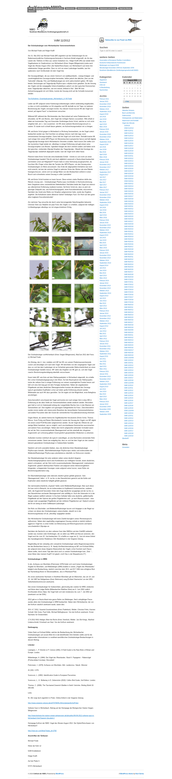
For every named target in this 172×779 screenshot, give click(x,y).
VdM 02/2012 (128, 158)
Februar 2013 (104, 311)
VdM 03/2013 (128, 186)
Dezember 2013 (105, 286)
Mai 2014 (103, 273)
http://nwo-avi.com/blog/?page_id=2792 (42, 731)
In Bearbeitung (105, 87)
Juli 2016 (103, 207)
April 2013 (103, 306)
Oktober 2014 (104, 260)
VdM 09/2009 (128, 330)
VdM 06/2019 (128, 277)
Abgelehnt (103, 80)
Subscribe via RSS (118, 40)
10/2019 (127, 125)
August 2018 (104, 144)
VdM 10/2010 (128, 360)
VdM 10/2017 (128, 378)
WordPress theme (126, 774)
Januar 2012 (104, 344)
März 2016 (103, 217)
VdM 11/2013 (128, 393)
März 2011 (103, 369)
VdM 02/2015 (128, 166)
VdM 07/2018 (128, 300)
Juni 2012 (103, 331)
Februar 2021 (104, 99)
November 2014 (105, 258)
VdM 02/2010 (128, 153)
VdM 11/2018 (128, 405)
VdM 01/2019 (128, 151)
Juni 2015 (103, 240)
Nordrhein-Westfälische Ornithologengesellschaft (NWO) (119, 70)
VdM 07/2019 (128, 302)
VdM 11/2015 (128, 398)
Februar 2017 (104, 190)
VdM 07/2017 (128, 297)
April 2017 (103, 185)
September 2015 (105, 232)
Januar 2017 (104, 192)
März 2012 (103, 339)
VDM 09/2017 (129, 350)
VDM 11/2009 (128, 383)
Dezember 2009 (105, 407)
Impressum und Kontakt (108, 8)
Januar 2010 (104, 404)
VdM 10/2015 (128, 373)
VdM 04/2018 (128, 224)
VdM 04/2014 (128, 214)
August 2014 (104, 265)
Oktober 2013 (104, 291)
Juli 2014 (103, 268)
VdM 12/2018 (128, 433)
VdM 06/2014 (128, 264)
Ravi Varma (139, 774)
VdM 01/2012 (128, 133)
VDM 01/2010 (129, 128)
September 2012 (105, 323)
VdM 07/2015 (128, 292)
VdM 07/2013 (128, 287)
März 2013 (103, 308)
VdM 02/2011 (128, 156)
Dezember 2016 (105, 195)
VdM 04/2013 (128, 211)
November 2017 (105, 167)
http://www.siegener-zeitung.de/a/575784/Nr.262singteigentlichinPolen (53, 703)
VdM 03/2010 (128, 178)
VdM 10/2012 (128, 365)
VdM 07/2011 (128, 282)
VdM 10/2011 (128, 363)
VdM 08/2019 (128, 327)
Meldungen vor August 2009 (109, 65)
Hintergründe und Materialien (87, 8)
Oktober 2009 (104, 412)
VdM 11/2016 (128, 400)
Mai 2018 (103, 152)
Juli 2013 (103, 298)
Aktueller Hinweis (41, 8)
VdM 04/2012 (128, 209)
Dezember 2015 (105, 225)
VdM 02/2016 (128, 168)
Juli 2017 (103, 177)
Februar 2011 (104, 371)
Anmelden (125, 447)
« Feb (127, 101)
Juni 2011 (103, 361)
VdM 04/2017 (128, 221)
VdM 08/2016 (128, 320)
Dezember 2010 (105, 376)
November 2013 (105, 288)
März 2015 (103, 248)
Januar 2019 (104, 132)
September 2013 (105, 293)
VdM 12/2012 (128, 418)
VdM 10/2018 (128, 380)
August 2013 (104, 296)
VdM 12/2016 (128, 428)
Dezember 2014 (105, 255)
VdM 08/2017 (128, 322)
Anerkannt (103, 82)
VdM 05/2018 (128, 249)
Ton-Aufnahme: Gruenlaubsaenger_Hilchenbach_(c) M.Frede (50, 99)
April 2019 (103, 124)
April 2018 (103, 154)
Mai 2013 (103, 303)
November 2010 (105, 379)
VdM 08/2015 (128, 317)
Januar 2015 (104, 253)
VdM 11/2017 (128, 403)
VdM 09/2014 (128, 342)
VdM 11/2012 (128, 390)
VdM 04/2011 (128, 206)
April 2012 (103, 336)
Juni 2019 (103, 119)
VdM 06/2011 (128, 257)
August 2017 (104, 175)
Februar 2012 (104, 341)
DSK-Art (102, 85)
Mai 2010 (103, 394)
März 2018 (103, 157)
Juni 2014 (103, 270)
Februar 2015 (104, 250)
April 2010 (103, 396)
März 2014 (103, 278)
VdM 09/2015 (128, 345)
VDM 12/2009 (129, 410)
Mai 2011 (103, 364)
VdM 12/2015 (128, 426)
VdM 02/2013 (128, 161)
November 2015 (105, 228)
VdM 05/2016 (128, 244)
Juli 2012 (103, 328)
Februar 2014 (104, 280)
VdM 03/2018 (128, 199)
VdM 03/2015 (128, 191)
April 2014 (103, 275)
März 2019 (103, 127)
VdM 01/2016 (128, 143)
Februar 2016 (104, 220)
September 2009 (105, 414)
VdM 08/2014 (128, 315)
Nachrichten (104, 90)
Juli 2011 (103, 359)
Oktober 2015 (104, 230)
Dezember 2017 (105, 164)
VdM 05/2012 (128, 234)
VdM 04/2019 (128, 226)
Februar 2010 (104, 402)
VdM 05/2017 (128, 247)
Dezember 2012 (105, 316)
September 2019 (105, 111)
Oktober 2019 (104, 109)
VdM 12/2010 (128, 413)
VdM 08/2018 (128, 325)
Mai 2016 (103, 212)
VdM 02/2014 (128, 163)
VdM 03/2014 (128, 189)
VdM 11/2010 (128, 385)
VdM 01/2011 (128, 131)
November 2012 (105, 318)
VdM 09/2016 (128, 347)
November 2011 (105, 349)
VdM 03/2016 (128, 194)
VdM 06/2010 (128, 254)
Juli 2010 (103, 389)
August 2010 (104, 386)
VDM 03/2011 (128, 181)
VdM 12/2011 (128, 416)
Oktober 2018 (104, 139)
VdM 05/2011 (128, 231)
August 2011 (104, 356)
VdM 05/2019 (128, 252)
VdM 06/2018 (128, 274)
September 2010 (105, 384)
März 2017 (103, 187)
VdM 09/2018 (128, 353)
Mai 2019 (103, 122)
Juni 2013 (103, 301)
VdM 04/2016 (128, 219)
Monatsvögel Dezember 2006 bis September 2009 (117, 68)
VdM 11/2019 (128, 408)
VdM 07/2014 (128, 289)
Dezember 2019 (105, 104)
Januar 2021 (104, 101)
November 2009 (105, 409)
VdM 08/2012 (128, 310)
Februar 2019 (104, 129)
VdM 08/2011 (128, 307)
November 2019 (105, 106)
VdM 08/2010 (128, 305)
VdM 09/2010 (128, 332)
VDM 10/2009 (129, 358)
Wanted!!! (32, 11)
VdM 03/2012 (128, 184)
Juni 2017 (103, 180)
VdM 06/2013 (128, 262)
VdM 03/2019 (128, 201)
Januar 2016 (104, 223)
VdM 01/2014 (128, 138)
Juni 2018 (103, 149)
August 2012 (104, 326)
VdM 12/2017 (128, 431)
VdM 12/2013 (128, 421)
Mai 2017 (103, 182)
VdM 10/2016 (128, 375)
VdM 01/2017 (128, 146)
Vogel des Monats (125, 8)
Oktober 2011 (104, 351)
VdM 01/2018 (128, 148)
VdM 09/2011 (128, 335)
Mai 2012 (103, 333)
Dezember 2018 (105, 134)
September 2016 (105, 202)
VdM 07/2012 (128, 284)
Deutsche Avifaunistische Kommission (113, 63)
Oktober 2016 (104, 200)
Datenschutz (70, 8)
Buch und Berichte (56, 8)
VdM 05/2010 (128, 229)
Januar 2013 (104, 313)
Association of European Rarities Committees (115, 60)
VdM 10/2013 (128, 368)
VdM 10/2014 (128, 370)
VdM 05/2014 (128, 239)
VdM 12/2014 (128, 423)
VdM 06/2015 (128, 267)
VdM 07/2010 (128, 279)
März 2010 (103, 399)
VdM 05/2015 (128, 241)
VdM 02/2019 (128, 176)
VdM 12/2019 (128, 436)
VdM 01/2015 (128, 141)
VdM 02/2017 (128, 171)
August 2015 (104, 235)
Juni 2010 (103, 391)
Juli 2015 (103, 238)
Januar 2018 (104, 162)
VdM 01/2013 (128, 136)
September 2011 (105, 354)
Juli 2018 (103, 147)
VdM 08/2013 (128, 312)
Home (30, 8)
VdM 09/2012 (128, 337)
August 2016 (104, 205)
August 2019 (104, 114)
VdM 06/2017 (128, 272)
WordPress (60, 774)
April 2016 (103, 215)
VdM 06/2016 (128, 269)
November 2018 (105, 137)
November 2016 (105, 197)
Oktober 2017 (104, 170)
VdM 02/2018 (128, 173)
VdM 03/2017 (128, 196)
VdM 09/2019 (128, 355)
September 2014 (105, 263)
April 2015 (103, 245)
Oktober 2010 (104, 381)
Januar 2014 (104, 283)
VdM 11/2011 (128, 388)
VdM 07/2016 (128, 294)
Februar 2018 (104, 159)
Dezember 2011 (105, 346)
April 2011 (103, 366)
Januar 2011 (104, 374)
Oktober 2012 (104, 321)
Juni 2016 (103, 210)
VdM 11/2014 (128, 395)
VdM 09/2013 (128, 340)
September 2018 (105, 142)
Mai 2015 (103, 243)
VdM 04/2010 (128, 204)
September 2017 (105, 172)
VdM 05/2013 (128, 236)
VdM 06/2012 (128, 259)
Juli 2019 (103, 117)
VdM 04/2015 (128, 216)
